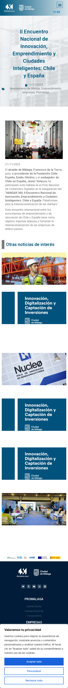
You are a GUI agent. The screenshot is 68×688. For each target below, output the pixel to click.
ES (58, 11)
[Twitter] (23, 586)
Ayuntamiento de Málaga (25, 88)
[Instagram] (39, 586)
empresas (28, 92)
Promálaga (42, 92)
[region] (34, 656)
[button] (60, 5)
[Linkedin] (45, 586)
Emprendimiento (51, 88)
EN (54, 11)
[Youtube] (34, 586)
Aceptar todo (34, 661)
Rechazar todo (34, 680)
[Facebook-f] (29, 586)
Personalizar (34, 670)
